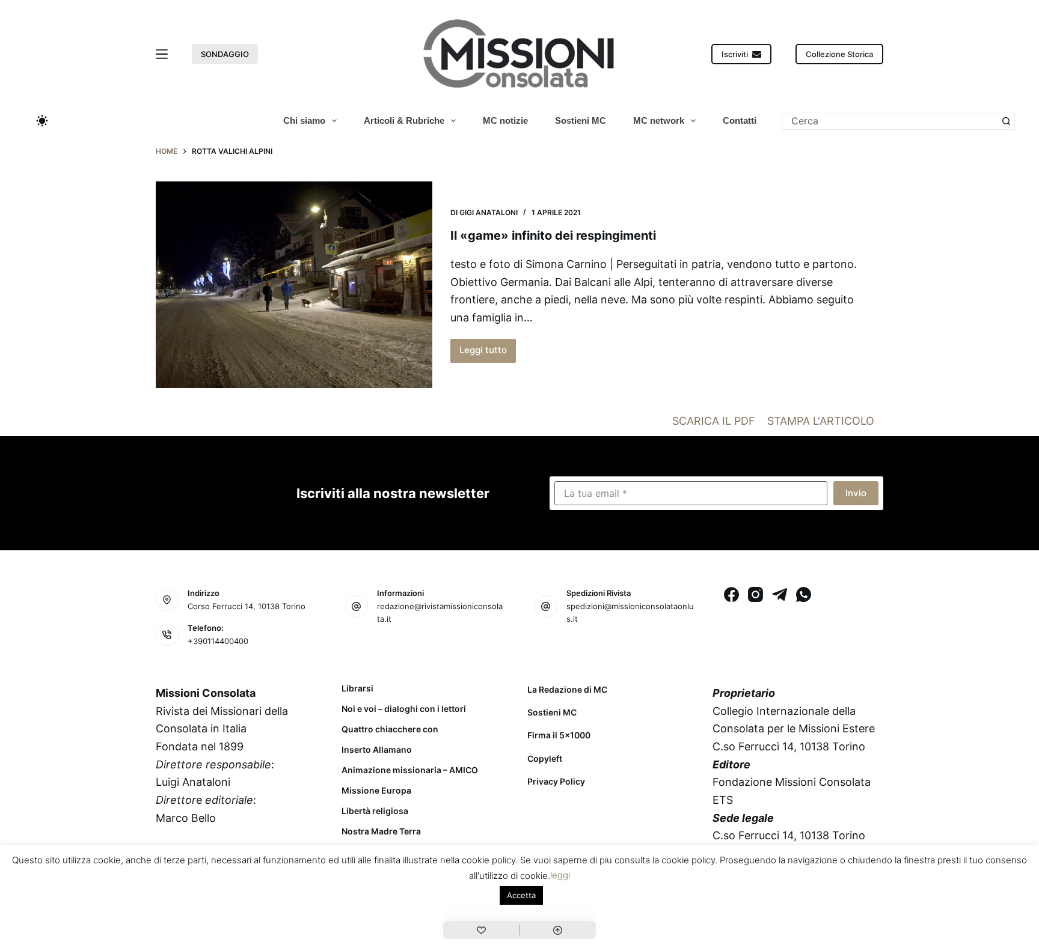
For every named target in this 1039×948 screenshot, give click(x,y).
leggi (560, 875)
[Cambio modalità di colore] (42, 121)
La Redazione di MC (567, 689)
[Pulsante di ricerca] (1006, 120)
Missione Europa (376, 790)
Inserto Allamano (377, 750)
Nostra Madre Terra (381, 831)
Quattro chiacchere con (390, 729)
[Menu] (162, 54)
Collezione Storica (839, 54)
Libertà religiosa (375, 811)
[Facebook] (731, 594)
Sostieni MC (580, 120)
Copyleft (544, 758)
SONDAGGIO (225, 54)
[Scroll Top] (558, 930)
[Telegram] (779, 594)
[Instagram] (755, 594)
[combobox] (890, 121)
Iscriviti (735, 54)
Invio (855, 493)
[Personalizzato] (481, 930)
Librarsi (357, 688)
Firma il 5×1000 (558, 735)
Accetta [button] (521, 895)
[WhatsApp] (803, 594)
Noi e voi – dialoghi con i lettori (404, 709)
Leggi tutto (487, 353)
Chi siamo (304, 120)
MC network (658, 120)
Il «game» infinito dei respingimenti (553, 235)
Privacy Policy (556, 781)
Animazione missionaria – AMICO (410, 770)
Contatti (739, 120)
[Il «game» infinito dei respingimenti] (294, 285)
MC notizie (505, 120)
